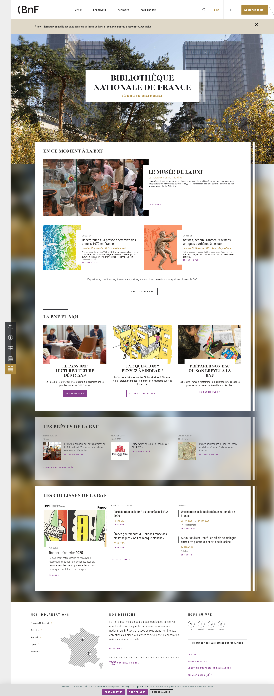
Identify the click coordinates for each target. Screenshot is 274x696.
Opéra (33, 644)
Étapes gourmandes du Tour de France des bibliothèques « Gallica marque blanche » (140, 536)
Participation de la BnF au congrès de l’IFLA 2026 (141, 514)
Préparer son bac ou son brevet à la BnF (210, 371)
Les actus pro (119, 559)
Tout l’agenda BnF (142, 291)
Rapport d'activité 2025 (66, 552)
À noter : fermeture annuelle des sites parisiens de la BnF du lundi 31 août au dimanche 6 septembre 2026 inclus (93, 26)
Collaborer (148, 10)
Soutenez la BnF (254, 10)
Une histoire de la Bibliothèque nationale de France (208, 514)
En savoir (154, 205)
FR (230, 10)
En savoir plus (90, 262)
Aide (216, 10)
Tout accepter (113, 692)
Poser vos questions (142, 393)
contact (193, 654)
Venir (78, 10)
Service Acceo (197, 675)
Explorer (123, 10)
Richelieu (35, 630)
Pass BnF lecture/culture (61, 381)
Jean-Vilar (35, 651)
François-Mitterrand (40, 623)
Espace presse (196, 661)
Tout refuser (137, 692)
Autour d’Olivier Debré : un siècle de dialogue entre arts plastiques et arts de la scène (208, 540)
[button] (10, 337)
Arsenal (34, 637)
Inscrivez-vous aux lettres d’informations (217, 643)
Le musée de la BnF (176, 172)
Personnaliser (161, 692)
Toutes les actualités (58, 467)
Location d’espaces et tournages (208, 668)
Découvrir (99, 10)
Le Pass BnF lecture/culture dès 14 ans (75, 371)
